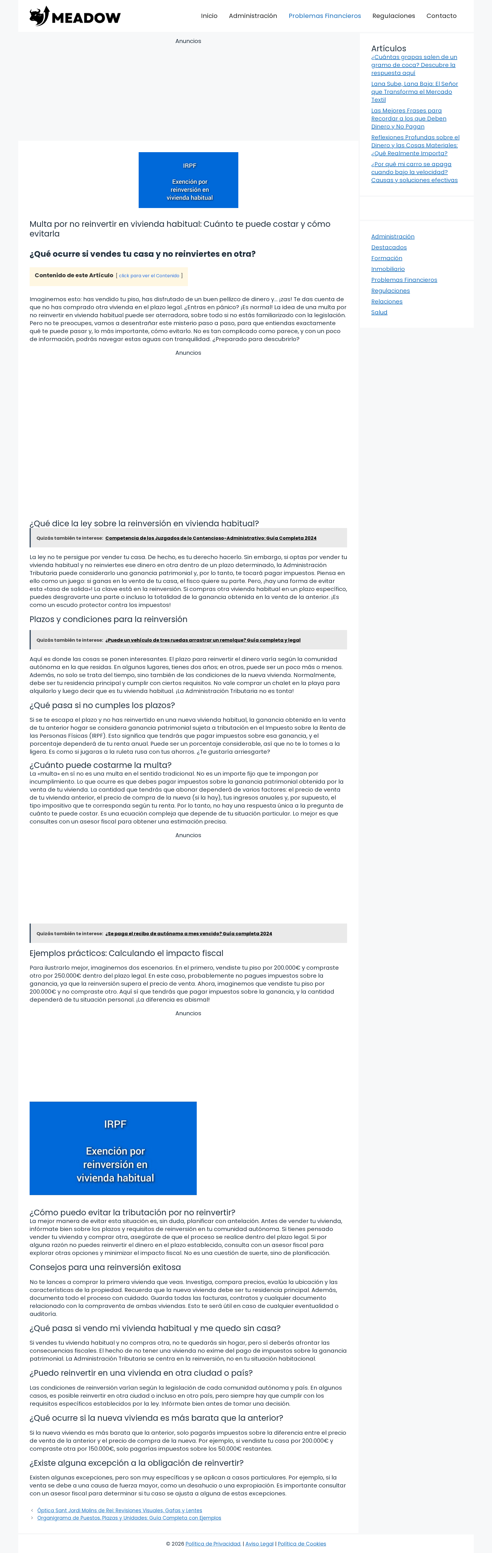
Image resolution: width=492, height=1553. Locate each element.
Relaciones (387, 301)
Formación (386, 258)
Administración (253, 15)
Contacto (442, 15)
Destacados (389, 247)
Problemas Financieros (325, 15)
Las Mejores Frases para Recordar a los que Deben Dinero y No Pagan (408, 119)
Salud (379, 312)
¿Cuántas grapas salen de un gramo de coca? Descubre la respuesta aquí (414, 65)
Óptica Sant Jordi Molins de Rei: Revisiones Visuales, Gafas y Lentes (119, 1510)
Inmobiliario (388, 269)
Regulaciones (393, 15)
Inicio (209, 15)
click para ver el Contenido (149, 275)
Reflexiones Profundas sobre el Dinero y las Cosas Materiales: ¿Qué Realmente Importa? (415, 145)
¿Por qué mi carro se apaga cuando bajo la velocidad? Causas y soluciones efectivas (414, 172)
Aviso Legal (259, 1543)
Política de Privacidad (213, 1543)
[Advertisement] (188, 90)
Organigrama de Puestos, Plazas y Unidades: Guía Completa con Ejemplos (129, 1518)
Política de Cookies (302, 1543)
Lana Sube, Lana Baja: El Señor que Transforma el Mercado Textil (414, 92)
